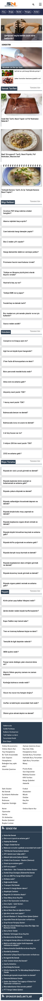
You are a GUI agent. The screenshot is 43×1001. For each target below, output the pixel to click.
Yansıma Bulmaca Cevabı (13, 978)
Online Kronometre (9, 746)
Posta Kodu (27, 769)
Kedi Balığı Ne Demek (11, 967)
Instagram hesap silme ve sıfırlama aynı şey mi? (22, 940)
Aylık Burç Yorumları (31, 761)
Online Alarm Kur (9, 749)
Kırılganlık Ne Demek (11, 958)
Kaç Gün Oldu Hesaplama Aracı (30, 750)
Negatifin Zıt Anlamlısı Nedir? (15, 895)
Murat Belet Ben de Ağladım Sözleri (17, 910)
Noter (4, 809)
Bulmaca (5, 800)
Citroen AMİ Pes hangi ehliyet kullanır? (18, 876)
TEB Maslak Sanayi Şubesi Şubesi (16, 851)
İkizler (19, 12)
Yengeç (28, 12)
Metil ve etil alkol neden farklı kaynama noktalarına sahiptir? (18, 944)
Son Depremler (29, 772)
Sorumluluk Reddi (9, 738)
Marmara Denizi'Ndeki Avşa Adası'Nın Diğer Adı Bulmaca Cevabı (21, 927)
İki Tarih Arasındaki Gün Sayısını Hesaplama (10, 758)
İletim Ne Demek (10, 835)
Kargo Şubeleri (29, 780)
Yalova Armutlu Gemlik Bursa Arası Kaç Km (20, 948)
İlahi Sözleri (7, 789)
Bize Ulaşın (7, 741)
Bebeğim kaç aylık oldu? (9, 764)
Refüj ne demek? (10, 907)
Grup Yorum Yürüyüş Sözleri (14, 923)
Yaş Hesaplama (8, 752)
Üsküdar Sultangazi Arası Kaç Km (16, 934)
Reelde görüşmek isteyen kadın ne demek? (20, 975)
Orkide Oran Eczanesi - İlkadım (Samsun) (19, 860)
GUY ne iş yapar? (10, 867)
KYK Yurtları (27, 778)
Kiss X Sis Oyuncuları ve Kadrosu (16, 901)
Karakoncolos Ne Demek (13, 937)
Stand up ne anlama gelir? (13, 863)
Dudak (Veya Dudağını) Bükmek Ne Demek (19, 873)
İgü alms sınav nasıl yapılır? (14, 913)
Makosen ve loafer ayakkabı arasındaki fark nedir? (23, 848)
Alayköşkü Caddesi (11, 891)
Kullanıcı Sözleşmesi (10, 732)
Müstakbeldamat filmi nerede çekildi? (18, 987)
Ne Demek (6, 792)
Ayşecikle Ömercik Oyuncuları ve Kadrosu (19, 919)
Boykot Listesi (7, 823)
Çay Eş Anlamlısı (10, 964)
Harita (4, 814)
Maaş (25, 763)
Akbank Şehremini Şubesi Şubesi (16, 857)
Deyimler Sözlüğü (9, 803)
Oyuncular (6, 812)
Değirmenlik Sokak (10, 882)
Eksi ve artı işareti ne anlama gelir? (17, 838)
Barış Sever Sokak (10, 931)
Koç (4, 12)
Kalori (25, 803)
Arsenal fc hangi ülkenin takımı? (16, 888)
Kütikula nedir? (9, 879)
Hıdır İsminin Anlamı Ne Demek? (15, 961)
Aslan (36, 12)
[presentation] (2, 28)
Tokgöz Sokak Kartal (11, 845)
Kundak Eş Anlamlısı (11, 951)
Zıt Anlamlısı (7, 817)
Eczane (5, 797)
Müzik (25, 795)
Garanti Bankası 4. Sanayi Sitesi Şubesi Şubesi (21, 916)
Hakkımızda (7, 726)
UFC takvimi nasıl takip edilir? (14, 854)
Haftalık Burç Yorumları (32, 758)
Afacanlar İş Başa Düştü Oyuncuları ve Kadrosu (21, 955)
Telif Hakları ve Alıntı (10, 735)
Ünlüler (25, 797)
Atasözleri (27, 792)
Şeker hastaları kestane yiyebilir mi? (27, 78)
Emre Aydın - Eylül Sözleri (13, 904)
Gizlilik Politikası (9, 729)
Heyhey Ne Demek (10, 842)
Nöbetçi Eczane (29, 775)
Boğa (11, 12)
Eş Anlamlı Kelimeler (10, 795)
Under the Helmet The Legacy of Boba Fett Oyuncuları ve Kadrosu (20, 982)
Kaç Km (26, 800)
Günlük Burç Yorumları (32, 755)
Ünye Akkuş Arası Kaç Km (13, 898)
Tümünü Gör (35, 88)
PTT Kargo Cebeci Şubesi (13, 990)
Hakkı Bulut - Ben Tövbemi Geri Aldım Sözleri (20, 870)
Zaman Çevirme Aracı (31, 746)
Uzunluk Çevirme (9, 769)
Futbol (25, 789)
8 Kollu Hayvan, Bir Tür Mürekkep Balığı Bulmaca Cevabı (22, 971)
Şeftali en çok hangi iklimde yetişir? (27, 71)
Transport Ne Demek (11, 885)
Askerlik (26, 783)
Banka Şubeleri (8, 820)
